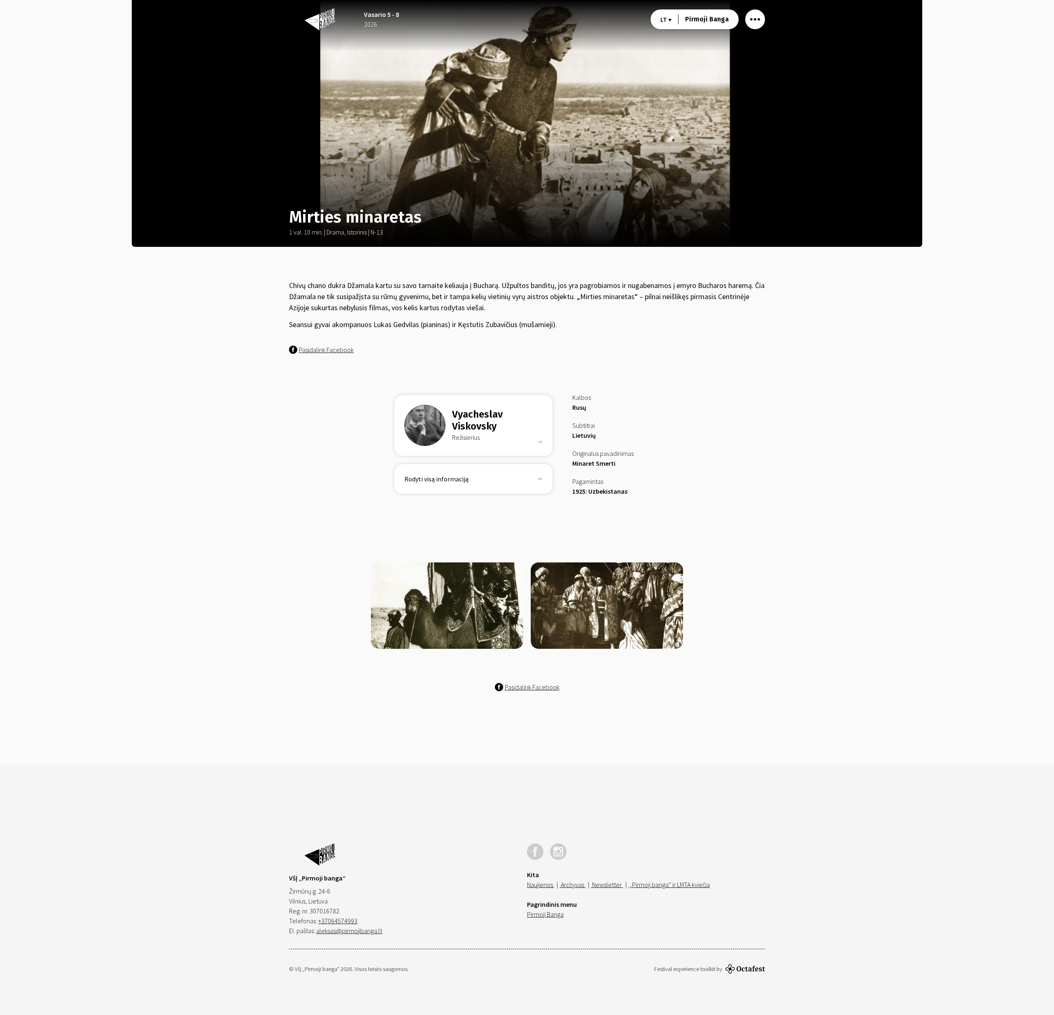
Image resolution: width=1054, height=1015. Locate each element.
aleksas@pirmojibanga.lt (349, 931)
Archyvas (572, 884)
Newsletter (607, 884)
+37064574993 (337, 921)
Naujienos (540, 884)
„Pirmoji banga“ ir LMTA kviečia (669, 884)
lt (664, 19)
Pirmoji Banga (707, 19)
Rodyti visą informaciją (436, 479)
